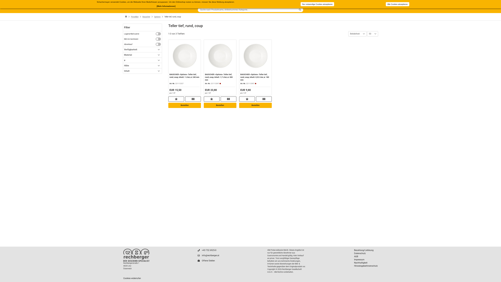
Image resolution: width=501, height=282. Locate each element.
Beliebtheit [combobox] (355, 34)
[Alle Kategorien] (126, 17)
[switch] (158, 33)
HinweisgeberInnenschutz (366, 266)
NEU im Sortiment (131, 39)
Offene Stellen (208, 260)
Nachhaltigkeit (360, 263)
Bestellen (185, 105)
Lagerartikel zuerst (131, 34)
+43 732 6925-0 (209, 250)
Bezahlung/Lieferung (364, 250)
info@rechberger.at (210, 255)
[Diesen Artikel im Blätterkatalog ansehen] (193, 99)
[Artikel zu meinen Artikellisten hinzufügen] (176, 99)
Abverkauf (128, 44)
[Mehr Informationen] (166, 6)
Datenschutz (360, 253)
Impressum (359, 259)
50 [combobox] (370, 34)
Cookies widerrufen (132, 278)
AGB (356, 256)
